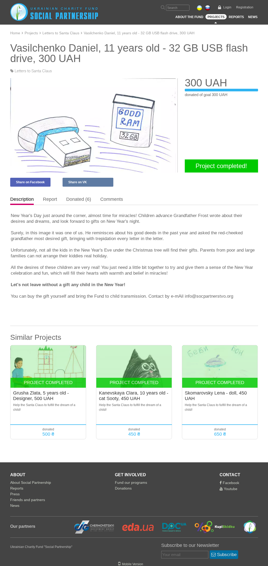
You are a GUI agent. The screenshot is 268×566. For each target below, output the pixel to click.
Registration (244, 7)
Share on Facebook (30, 182)
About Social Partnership (30, 482)
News (253, 17)
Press (15, 494)
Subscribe (226, 554)
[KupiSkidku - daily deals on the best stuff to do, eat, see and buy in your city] (212, 527)
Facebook (230, 483)
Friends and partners (27, 500)
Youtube (230, 489)
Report (50, 199)
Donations (123, 488)
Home (15, 33)
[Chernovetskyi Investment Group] (93, 527)
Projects (216, 17)
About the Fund (189, 17)
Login (227, 7)
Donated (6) (78, 199)
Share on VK (77, 182)
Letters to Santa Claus (60, 33)
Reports (236, 17)
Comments (111, 199)
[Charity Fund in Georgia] (246, 527)
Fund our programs (131, 482)
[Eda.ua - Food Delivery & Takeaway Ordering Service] (134, 527)
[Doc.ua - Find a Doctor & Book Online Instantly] (171, 527)
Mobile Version (131, 564)
